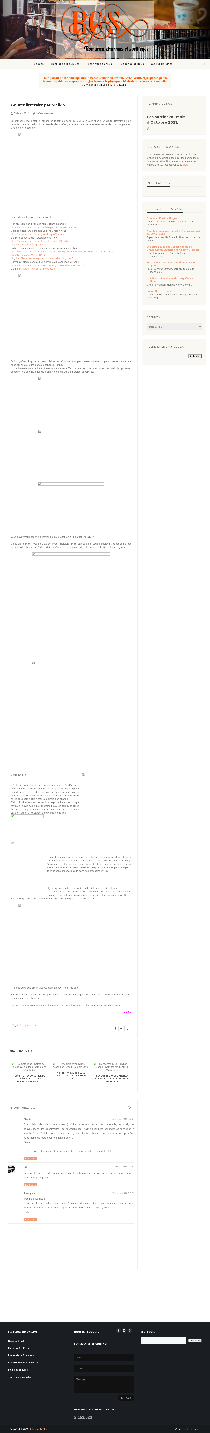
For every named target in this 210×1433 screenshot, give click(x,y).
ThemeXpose (193, 1429)
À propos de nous (132, 64)
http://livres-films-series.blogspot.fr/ (36, 268)
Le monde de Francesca (21, 1355)
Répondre (30, 1158)
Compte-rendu (28, 1025)
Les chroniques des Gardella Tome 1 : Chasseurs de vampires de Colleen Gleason (173, 248)
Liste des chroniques (65, 64)
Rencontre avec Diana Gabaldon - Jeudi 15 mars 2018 (70, 1076)
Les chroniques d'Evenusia (23, 1362)
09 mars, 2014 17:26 (123, 1193)
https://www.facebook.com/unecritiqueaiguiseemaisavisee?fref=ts (47, 265)
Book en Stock (16, 1341)
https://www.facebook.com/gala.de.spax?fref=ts (37, 234)
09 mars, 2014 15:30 (123, 1119)
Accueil (39, 64)
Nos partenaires (162, 64)
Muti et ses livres (18, 1369)
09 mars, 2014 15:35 (123, 1166)
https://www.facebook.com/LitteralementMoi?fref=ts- (40, 241)
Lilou (27, 1167)
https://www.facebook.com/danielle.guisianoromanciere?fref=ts (46, 227)
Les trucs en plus (100, 64)
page (185, 164)
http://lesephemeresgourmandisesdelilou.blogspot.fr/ (45, 258)
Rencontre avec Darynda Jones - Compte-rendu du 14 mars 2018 (112, 1079)
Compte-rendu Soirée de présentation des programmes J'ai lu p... (29, 1079)
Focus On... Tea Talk (159, 291)
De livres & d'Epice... (19, 1348)
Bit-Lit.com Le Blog (38, 1429)
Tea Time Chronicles (19, 1376)
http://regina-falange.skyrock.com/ (35, 244)
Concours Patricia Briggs (162, 218)
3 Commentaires (45, 113)
